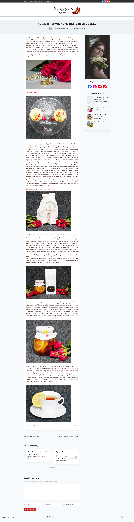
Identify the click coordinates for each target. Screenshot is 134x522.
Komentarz (27, 483)
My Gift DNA (59, 51)
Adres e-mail (48, 504)
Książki (50, 18)
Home (25, 1)
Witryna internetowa (69, 504)
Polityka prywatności (48, 1)
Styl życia (75, 18)
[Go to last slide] (28, 457)
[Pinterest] (109, 1)
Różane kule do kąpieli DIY (31, 435)
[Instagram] (105, 1)
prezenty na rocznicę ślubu (64, 370)
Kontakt (35, 1)
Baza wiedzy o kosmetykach (90, 18)
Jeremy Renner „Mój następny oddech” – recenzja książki (100, 116)
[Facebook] (103, 1)
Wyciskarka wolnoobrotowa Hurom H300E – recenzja (64, 454)
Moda (56, 18)
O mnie (30, 1)
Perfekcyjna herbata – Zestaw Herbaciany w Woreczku (41, 189)
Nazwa (26, 504)
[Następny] (76, 457)
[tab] (50, 467)
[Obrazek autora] (50, 28)
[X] (50, 517)
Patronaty (40, 1)
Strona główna (40, 18)
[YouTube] (107, 1)
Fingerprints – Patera (32, 92)
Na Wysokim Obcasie (60, 28)
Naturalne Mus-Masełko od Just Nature (69, 435)
